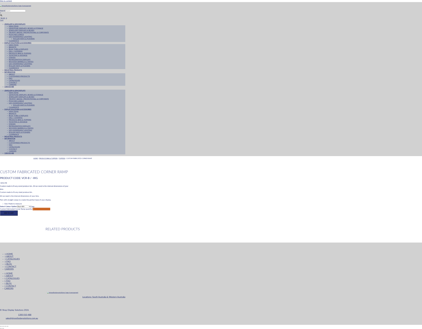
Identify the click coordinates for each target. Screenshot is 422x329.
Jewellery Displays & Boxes (21, 30)
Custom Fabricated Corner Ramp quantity (16, 209)
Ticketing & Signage (18, 55)
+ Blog (8, 264)
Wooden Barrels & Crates (21, 62)
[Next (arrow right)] (3, 328)
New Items (13, 26)
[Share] (5, 326)
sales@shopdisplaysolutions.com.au (22, 318)
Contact (13, 82)
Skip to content (6, 1)
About (12, 74)
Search (2, 11)
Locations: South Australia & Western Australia (103, 297)
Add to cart (9, 213)
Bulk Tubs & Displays (18, 49)
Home (35, 158)
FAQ (10, 78)
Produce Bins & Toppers (20, 53)
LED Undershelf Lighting (20, 37)
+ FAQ (8, 262)
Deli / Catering (16, 51)
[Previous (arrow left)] (1, 328)
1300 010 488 (9, 87)
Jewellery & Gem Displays (14, 24)
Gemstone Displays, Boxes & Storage (26, 28)
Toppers (62, 158)
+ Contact (10, 267)
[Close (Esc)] (7, 326)
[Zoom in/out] (1, 326)
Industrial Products (13, 136)
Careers (12, 151)
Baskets (12, 47)
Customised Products (19, 76)
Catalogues (14, 80)
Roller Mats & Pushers (24, 39)
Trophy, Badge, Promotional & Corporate (29, 32)
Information (9, 72)
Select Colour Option (8, 206)
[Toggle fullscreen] (3, 326)
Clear (32, 206)
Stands (12, 57)
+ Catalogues (12, 259)
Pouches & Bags (16, 34)
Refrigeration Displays (19, 60)
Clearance (14, 107)
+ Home (9, 254)
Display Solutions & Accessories (17, 43)
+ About (9, 257)
